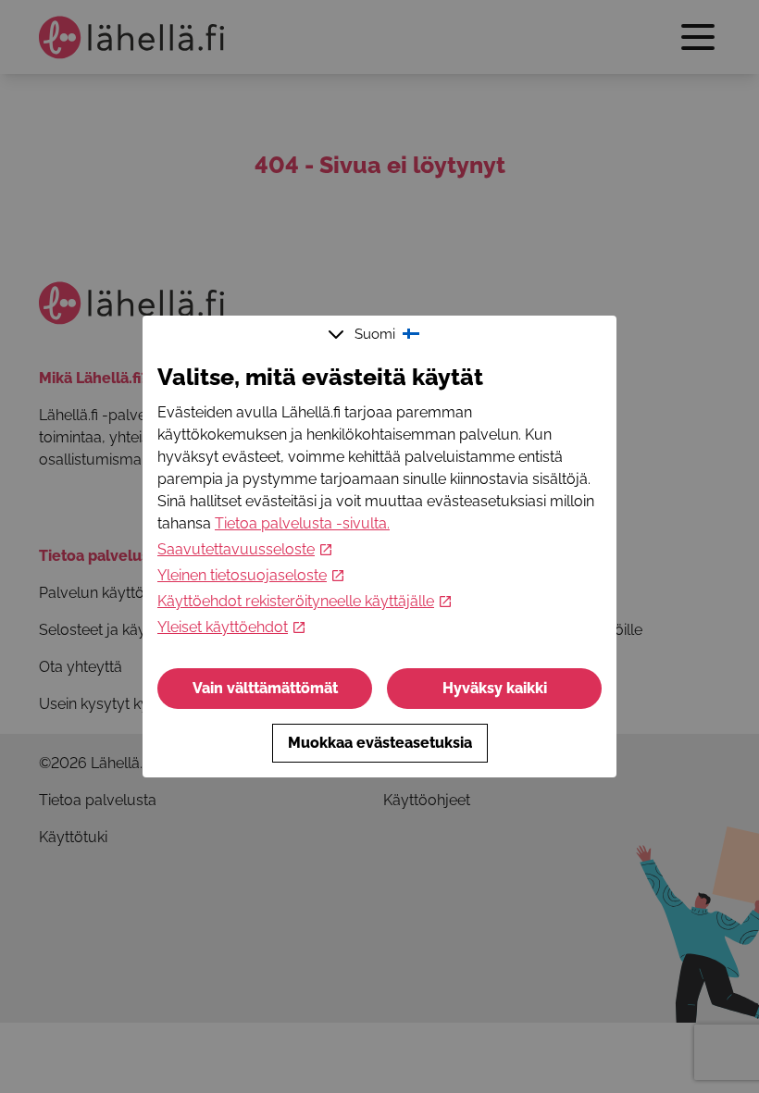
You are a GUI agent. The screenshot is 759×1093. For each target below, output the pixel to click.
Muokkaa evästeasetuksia (380, 742)
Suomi (375, 334)
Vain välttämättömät (265, 688)
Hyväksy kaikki (494, 688)
